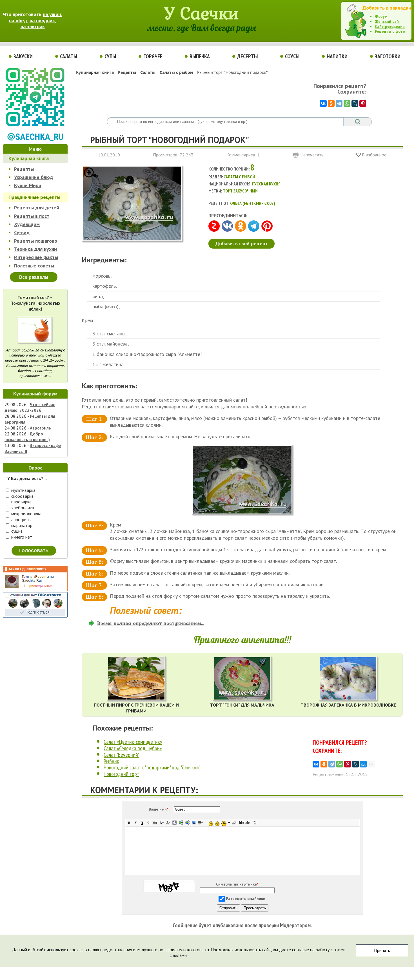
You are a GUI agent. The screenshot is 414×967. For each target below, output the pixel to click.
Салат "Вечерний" (121, 754)
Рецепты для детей (36, 207)
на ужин (52, 14)
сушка (16, 531)
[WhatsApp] (347, 103)
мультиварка (22, 490)
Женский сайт (388, 21)
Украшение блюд (33, 177)
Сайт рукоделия (390, 26)
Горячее (153, 56)
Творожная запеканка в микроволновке (348, 705)
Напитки (337, 56)
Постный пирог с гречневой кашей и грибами (136, 708)
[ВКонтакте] (323, 103)
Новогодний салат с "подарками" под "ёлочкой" (152, 767)
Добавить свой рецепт (241, 243)
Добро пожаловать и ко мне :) (27, 436)
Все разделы (33, 277)
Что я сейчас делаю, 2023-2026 (30, 407)
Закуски (23, 56)
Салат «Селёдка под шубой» (133, 748)
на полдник (42, 20)
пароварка (21, 501)
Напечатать (311, 155)
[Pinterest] (362, 103)
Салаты (68, 56)
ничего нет (21, 537)
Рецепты (24, 169)
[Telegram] (339, 103)
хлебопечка (22, 507)
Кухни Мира (27, 185)
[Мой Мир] (363, 764)
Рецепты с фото (390, 31)
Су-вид (22, 232)
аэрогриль (20, 519)
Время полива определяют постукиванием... (150, 623)
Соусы (292, 56)
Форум (381, 16)
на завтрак (33, 26)
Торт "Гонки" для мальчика (242, 705)
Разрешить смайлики (245, 898)
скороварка (22, 496)
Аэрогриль (40, 428)
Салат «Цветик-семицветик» (133, 741)
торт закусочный (240, 191)
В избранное (374, 155)
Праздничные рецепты (34, 197)
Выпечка (200, 56)
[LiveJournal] (354, 103)
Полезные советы (34, 265)
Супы (110, 56)
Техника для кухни (35, 249)
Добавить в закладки (386, 8)
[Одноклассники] (331, 103)
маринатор (21, 525)
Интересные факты (36, 257)
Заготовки (387, 56)
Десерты (247, 56)
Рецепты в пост (31, 216)
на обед (18, 20)
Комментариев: (241, 155)
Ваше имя (158, 809)
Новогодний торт (121, 774)
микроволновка (25, 513)
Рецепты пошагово (35, 241)
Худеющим (27, 224)
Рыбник (111, 761)
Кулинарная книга (28, 158)
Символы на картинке (237, 884)
